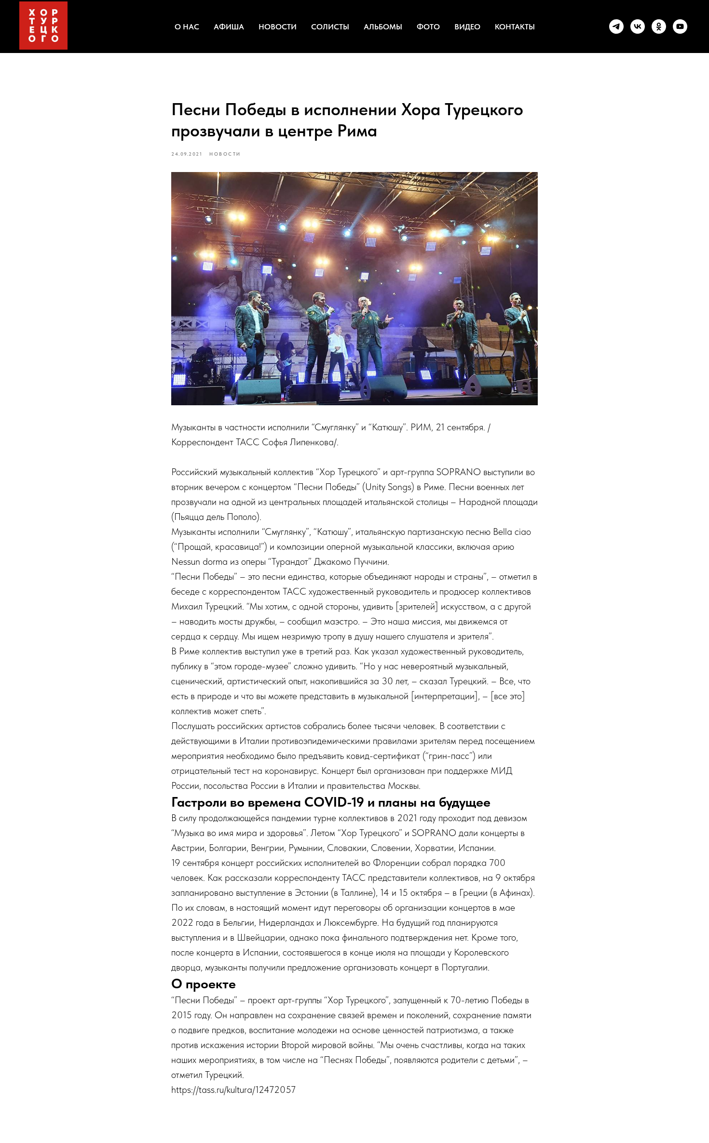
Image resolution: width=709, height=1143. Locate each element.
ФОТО (428, 26)
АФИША (229, 26)
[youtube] (680, 26)
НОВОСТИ (278, 26)
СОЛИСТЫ (330, 26)
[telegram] (616, 26)
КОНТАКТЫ (515, 26)
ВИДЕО (467, 26)
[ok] (659, 26)
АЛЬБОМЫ (383, 26)
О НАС (187, 26)
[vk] (637, 26)
